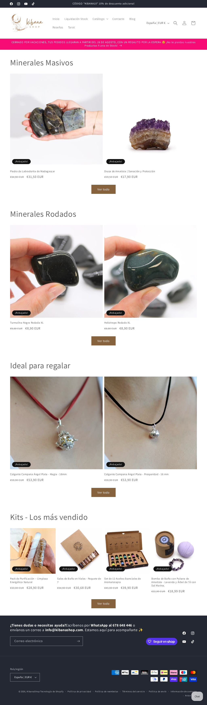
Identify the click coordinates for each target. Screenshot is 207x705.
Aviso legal (191, 695)
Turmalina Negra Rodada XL (27, 322)
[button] (100, 19)
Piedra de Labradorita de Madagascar (32, 171)
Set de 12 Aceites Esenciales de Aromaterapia (122, 580)
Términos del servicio (133, 691)
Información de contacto (184, 691)
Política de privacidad (79, 691)
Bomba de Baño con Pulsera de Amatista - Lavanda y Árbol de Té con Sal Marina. (173, 582)
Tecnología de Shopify (52, 691)
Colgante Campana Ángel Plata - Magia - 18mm (38, 474)
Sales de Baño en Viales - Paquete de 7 (79, 580)
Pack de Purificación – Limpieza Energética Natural (29, 580)
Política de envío (158, 691)
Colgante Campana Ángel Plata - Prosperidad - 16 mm (136, 474)
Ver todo (103, 189)
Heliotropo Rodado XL (117, 322)
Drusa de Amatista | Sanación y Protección (129, 171)
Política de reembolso (106, 691)
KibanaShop (33, 691)
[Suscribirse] (78, 641)
